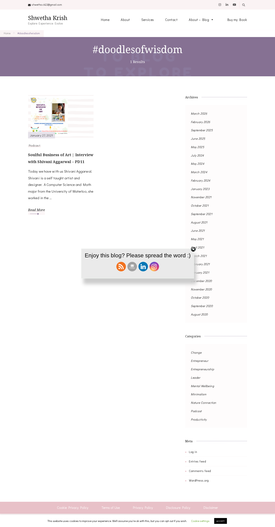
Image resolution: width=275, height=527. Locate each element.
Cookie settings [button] (200, 521)
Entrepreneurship (202, 369)
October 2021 (200, 205)
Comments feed (200, 471)
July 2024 (197, 155)
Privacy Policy (143, 507)
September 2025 (202, 130)
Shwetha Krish (47, 18)
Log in (193, 452)
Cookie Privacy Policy (72, 507)
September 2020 (202, 306)
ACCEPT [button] (220, 521)
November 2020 (201, 289)
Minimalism (198, 394)
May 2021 (197, 239)
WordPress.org (199, 480)
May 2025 (197, 147)
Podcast (34, 145)
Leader (195, 377)
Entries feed (197, 461)
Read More (36, 210)
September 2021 (201, 214)
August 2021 (199, 222)
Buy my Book (237, 19)
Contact (171, 19)
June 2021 (198, 230)
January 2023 (200, 189)
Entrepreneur (199, 361)
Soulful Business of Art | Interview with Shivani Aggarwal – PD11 (61, 158)
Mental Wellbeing (202, 386)
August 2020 (199, 314)
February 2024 (200, 180)
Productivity (199, 419)
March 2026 (199, 113)
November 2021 (201, 197)
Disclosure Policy (178, 507)
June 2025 (198, 138)
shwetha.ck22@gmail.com (47, 4)
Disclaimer (210, 507)
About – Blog (199, 19)
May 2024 (197, 164)
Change (196, 352)
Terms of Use (110, 507)
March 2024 (199, 172)
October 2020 (200, 297)
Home (105, 19)
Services (147, 19)
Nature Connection (203, 403)
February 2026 (200, 122)
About (125, 19)
